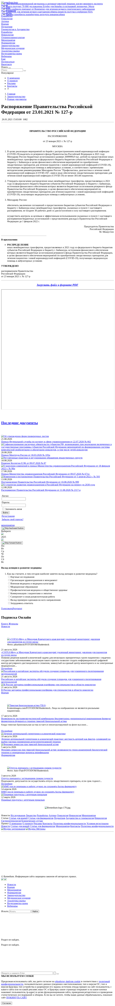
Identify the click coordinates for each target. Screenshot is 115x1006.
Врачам (5, 24)
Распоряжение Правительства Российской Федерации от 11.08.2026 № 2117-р (41, 490)
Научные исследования (22, 577)
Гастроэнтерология (11, 821)
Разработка (6, 32)
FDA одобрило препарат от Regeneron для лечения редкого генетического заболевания (50, 9)
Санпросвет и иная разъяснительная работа (32, 596)
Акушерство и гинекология (80, 818)
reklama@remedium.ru (90, 846)
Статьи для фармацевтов (40, 818)
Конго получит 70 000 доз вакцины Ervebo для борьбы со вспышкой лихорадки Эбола (50, 6)
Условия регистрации (98, 823)
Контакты (12, 86)
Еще (3, 59)
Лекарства (31, 815)
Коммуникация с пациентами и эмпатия (31, 593)
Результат (17, 608)
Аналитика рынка (10, 51)
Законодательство (10, 45)
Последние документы (19, 423)
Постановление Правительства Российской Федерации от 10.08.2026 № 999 (40, 482)
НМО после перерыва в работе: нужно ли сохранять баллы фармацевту (37, 792)
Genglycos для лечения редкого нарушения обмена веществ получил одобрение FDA (49, 11)
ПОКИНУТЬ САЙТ (16, 997)
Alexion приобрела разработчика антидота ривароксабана (35, 14)
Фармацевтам (8, 43)
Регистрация (8, 516)
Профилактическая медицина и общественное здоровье (38, 590)
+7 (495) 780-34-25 (51, 846)
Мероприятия (8, 40)
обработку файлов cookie (67, 981)
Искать (4, 911)
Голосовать (7, 608)
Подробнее (6, 668)
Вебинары (6, 56)
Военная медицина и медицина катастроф (32, 583)
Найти (35, 911)
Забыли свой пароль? (12, 519)
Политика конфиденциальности (69, 823)
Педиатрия (6, 26)
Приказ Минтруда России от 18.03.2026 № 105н (25, 455)
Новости (5, 626)
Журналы (13, 623)
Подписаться (7, 61)
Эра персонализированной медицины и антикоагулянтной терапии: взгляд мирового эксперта (54, 3)
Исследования (18, 815)
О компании (13, 78)
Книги (4, 623)
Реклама (11, 83)
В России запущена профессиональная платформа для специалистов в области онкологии (47, 690)
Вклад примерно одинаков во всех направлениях (35, 600)
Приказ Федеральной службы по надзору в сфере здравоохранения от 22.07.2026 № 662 (46, 441)
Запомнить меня (13, 509)
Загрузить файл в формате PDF (57, 284)
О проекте (12, 80)
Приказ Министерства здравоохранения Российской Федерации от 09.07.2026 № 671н (45, 474)
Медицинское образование (24, 587)
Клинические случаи (32, 821)
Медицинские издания (12, 48)
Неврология (7, 34)
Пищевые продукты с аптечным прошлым (23, 800)
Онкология (6, 18)
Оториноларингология (13, 37)
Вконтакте (6, 64)
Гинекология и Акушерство (15, 29)
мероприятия (8, 525)
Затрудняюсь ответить (21, 603)
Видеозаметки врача (11, 53)
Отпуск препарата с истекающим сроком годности (27, 778)
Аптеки (5, 21)
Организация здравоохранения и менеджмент (33, 580)
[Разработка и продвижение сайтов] (2, 879)
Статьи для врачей (18, 818)
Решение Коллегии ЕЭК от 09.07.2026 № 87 (23, 463)
